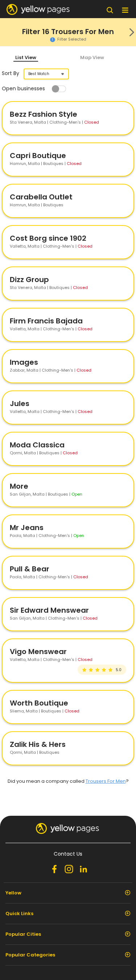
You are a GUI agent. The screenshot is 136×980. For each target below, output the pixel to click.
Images (24, 362)
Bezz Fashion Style (43, 114)
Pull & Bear (29, 569)
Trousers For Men (106, 781)
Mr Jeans (27, 527)
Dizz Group (29, 279)
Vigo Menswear (38, 651)
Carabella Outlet (41, 197)
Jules (19, 403)
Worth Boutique (39, 703)
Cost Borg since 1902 (48, 238)
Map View (92, 57)
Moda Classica (37, 445)
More (19, 486)
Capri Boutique (38, 155)
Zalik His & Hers (38, 744)
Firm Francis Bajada (46, 321)
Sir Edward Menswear (49, 610)
